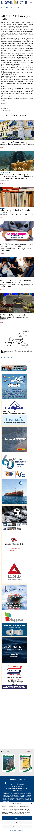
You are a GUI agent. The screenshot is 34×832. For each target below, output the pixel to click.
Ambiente (2, 183)
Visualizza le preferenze (17, 827)
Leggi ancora (17, 353)
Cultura (8, 8)
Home (2, 8)
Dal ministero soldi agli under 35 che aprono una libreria (15, 211)
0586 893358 (20, 784)
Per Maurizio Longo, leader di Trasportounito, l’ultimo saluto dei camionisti (14, 317)
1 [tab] (1, 357)
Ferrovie (2, 289)
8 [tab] (11, 357)
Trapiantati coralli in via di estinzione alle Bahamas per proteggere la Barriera (16, 175)
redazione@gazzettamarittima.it (19, 788)
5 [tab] (7, 357)
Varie (12, 8)
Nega (17, 822)
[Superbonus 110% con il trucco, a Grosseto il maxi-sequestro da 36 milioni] (17, 130)
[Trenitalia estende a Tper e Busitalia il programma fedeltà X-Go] (17, 267)
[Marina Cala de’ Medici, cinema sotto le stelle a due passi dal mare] (17, 231)
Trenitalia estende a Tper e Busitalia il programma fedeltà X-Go (15, 281)
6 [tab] (8, 357)
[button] (31, 803)
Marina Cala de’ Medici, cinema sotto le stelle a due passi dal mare (16, 245)
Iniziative (2, 217)
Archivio (29, 751)
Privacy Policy (20, 830)
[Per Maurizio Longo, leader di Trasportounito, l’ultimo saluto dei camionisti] (17, 303)
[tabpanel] (17, 353)
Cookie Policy (13, 830)
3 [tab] (4, 357)
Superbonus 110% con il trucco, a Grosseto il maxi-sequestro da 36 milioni (17, 143)
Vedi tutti (28, 361)
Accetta (17, 818)
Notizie (2, 147)
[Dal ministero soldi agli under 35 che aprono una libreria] (17, 197)
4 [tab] (5, 357)
